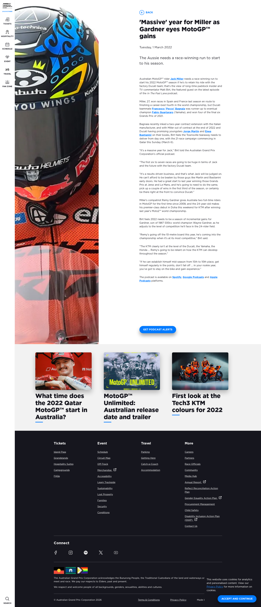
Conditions (103, 512)
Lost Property (105, 494)
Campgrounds (62, 470)
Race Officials (192, 464)
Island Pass (60, 452)
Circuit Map (103, 458)
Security (102, 506)
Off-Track (102, 464)
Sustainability (105, 488)
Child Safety (192, 510)
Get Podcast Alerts (157, 329)
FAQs (57, 476)
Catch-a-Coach (149, 464)
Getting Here (148, 458)
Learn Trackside (106, 482)
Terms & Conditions (149, 600)
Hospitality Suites (63, 464)
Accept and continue (237, 599)
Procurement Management (200, 504)
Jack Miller (177, 79)
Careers (189, 452)
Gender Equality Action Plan (201, 498)
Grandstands (61, 458)
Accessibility (104, 476)
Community (191, 470)
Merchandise (104, 470)
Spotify (176, 277)
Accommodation (150, 470)
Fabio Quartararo (162, 112)
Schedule (102, 452)
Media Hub (191, 476)
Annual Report (193, 482)
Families (102, 500)
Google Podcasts (193, 277)
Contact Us (191, 526)
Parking (145, 452)
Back (149, 12)
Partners (189, 458)
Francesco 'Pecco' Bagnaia (168, 109)
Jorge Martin (191, 131)
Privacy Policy (215, 587)
